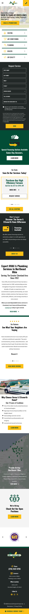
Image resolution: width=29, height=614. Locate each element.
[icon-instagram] (14, 595)
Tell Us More (7, 96)
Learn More (14, 158)
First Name (7, 70)
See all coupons (14, 209)
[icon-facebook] (11, 595)
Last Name (6, 75)
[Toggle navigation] (2, 3)
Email (5, 80)
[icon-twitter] (17, 595)
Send (14, 126)
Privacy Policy (6, 121)
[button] (10, 204)
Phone (5, 86)
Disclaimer (10, 606)
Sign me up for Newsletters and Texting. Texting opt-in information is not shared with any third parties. (15, 108)
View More (13, 484)
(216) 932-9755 (14, 568)
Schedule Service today (14, 611)
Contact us (8, 307)
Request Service (14, 196)
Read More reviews (14, 366)
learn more (14, 428)
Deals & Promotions (10, 23)
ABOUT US (14, 254)
